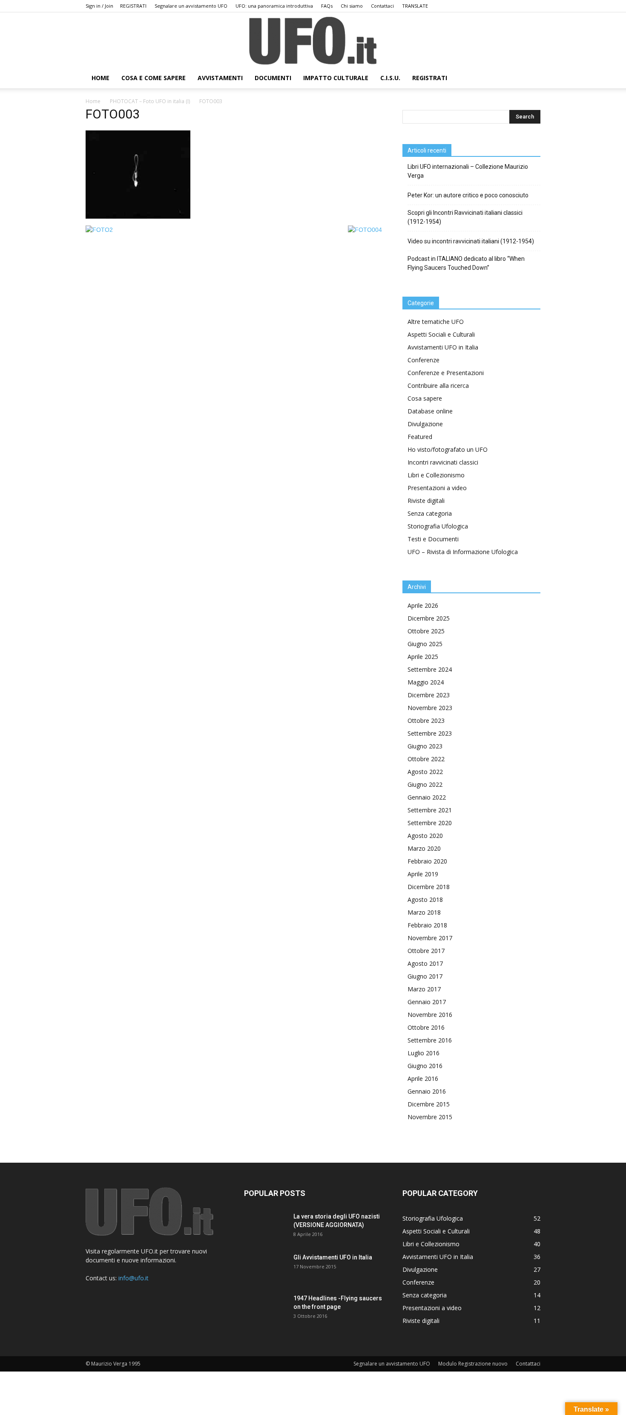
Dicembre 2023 (429, 695)
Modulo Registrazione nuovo (473, 1363)
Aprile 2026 (423, 605)
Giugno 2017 (425, 976)
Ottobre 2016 (426, 1027)
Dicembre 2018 (429, 887)
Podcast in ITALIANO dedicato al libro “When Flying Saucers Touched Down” (466, 263)
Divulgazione (425, 424)
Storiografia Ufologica (438, 526)
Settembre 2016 (430, 1040)
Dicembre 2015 (429, 1104)
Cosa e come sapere (153, 78)
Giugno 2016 (425, 1066)
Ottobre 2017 (426, 951)
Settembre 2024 (430, 669)
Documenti (273, 78)
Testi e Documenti (433, 539)
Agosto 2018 (425, 899)
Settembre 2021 (430, 810)
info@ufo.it (133, 1278)
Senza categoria (430, 513)
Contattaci (382, 6)
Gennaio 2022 (427, 797)
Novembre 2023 (430, 708)
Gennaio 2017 (427, 1002)
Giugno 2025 (425, 644)
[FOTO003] (138, 216)
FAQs (327, 6)
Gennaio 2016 (427, 1091)
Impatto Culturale (335, 78)
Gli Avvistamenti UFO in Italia (332, 1257)
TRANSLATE (415, 6)
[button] (530, 79)
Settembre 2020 (430, 823)
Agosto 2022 (425, 772)
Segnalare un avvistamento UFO (191, 6)
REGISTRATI (133, 6)
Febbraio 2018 (427, 925)
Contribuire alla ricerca (438, 385)
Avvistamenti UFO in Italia (443, 347)
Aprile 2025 (423, 657)
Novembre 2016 (430, 1015)
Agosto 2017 (425, 963)
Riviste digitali (426, 501)
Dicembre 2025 (429, 618)
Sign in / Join (99, 6)
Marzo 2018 (424, 912)
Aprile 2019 (423, 874)
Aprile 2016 (423, 1078)
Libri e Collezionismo (436, 475)
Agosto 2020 (425, 836)
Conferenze (423, 360)
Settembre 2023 (430, 733)
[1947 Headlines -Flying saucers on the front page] (265, 1309)
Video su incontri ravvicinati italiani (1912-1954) (471, 241)
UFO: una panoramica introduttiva (274, 6)
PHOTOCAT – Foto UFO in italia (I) (150, 101)
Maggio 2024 (426, 682)
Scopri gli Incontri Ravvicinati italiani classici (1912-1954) (465, 217)
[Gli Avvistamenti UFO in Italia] (265, 1268)
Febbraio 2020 (427, 861)
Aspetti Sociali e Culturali (441, 334)
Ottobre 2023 (426, 720)
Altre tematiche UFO (436, 322)
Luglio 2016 (423, 1053)
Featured (420, 437)
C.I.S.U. (390, 78)
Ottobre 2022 (426, 759)
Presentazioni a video (437, 488)
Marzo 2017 (424, 989)
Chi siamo (352, 6)
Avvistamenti (220, 78)
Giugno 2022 (425, 784)
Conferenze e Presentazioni (446, 373)
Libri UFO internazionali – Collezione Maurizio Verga (468, 171)
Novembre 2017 (430, 938)
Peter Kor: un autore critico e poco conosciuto (468, 195)
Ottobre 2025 (426, 631)
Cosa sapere (425, 398)
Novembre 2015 (430, 1117)
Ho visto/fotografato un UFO (448, 449)
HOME (100, 78)
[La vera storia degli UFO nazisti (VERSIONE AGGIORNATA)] (265, 1227)
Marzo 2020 (424, 848)
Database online (430, 411)
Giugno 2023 (425, 746)
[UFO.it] (313, 41)
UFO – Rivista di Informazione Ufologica (463, 552)
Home (93, 101)
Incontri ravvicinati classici (443, 462)
